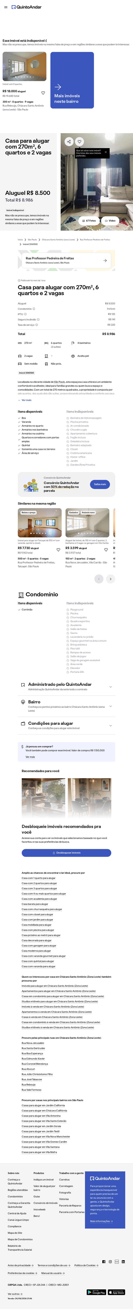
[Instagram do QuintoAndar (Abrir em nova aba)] (110, 1262)
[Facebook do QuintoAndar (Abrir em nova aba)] (104, 1262)
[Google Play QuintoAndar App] (96, 1292)
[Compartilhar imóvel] (69, 141)
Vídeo (112, 221)
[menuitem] (20, 240)
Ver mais (26, 400)
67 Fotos (91, 221)
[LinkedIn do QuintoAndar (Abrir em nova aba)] (123, 1262)
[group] (24, 83)
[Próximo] (110, 579)
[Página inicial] (27, 7)
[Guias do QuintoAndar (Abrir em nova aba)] (117, 1262)
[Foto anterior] (8, 66)
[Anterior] (98, 579)
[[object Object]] (105, 152)
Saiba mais (100, 484)
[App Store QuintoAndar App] (116, 1292)
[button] (66, 686)
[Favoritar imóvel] (79, 141)
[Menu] (6, 7)
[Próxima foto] (40, 66)
